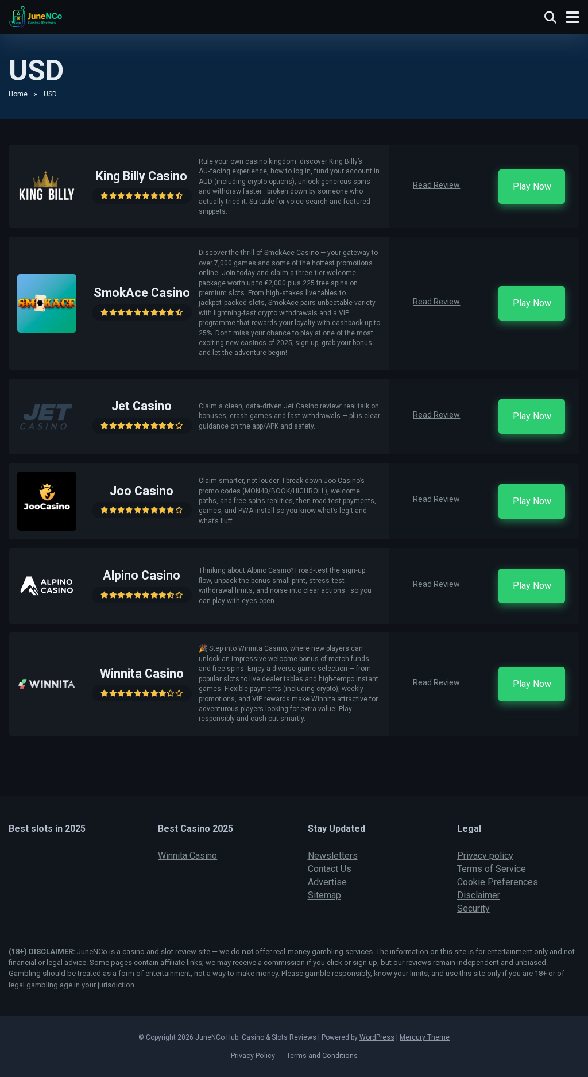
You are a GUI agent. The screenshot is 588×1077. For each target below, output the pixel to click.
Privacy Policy (253, 1055)
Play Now (532, 186)
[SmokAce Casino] (46, 329)
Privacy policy (485, 855)
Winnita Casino (142, 673)
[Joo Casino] (46, 527)
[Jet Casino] (46, 442)
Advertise (327, 882)
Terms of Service (491, 868)
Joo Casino (141, 490)
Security (473, 908)
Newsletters (333, 855)
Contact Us (329, 868)
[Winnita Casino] (46, 710)
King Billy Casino (141, 176)
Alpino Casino (141, 575)
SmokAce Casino (142, 292)
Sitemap (324, 895)
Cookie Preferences (497, 882)
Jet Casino (141, 405)
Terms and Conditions (322, 1055)
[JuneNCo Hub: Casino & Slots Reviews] (36, 16)
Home (18, 94)
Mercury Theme (425, 1037)
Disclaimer (478, 895)
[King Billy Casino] (46, 212)
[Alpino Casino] (46, 612)
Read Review (436, 185)
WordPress (376, 1037)
